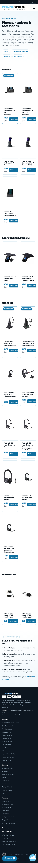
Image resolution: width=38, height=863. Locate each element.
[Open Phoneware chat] (32, 857)
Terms (26, 854)
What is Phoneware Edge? (10, 723)
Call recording (6, 745)
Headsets (7, 56)
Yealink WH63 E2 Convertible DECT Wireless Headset (28, 343)
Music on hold (6, 807)
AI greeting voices (7, 804)
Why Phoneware (7, 768)
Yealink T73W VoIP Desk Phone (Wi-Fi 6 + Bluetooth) (28, 111)
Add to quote (14, 119)
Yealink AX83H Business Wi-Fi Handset (9, 163)
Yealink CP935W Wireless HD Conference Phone (28, 279)
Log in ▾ (32, 2)
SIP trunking (6, 751)
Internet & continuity (8, 754)
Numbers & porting (8, 757)
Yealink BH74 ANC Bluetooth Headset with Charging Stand (9, 549)
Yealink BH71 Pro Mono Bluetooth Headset (28, 394)
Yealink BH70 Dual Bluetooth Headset (9, 498)
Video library (6, 811)
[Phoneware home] (13, 8)
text (33, 676)
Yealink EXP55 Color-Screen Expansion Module (10, 214)
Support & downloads (9, 841)
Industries (5, 771)
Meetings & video (7, 742)
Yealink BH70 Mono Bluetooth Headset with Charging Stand (27, 446)
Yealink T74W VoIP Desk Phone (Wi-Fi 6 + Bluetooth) (9, 111)
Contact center (6, 738)
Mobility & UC (6, 732)
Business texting (7, 735)
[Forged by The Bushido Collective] (4, 854)
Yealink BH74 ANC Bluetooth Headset (27, 498)
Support (14, 2)
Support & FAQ (6, 820)
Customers (5, 781)
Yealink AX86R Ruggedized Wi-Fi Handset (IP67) (28, 163)
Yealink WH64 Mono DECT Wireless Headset (10, 343)
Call (27, 676)
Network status (23, 2)
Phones (6, 51)
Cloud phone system (8, 726)
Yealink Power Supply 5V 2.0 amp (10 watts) (27, 615)
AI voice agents (7, 729)
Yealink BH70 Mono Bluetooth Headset (9, 445)
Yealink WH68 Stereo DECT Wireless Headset (10, 394)
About (4, 778)
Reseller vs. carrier (8, 774)
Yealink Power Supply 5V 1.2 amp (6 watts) (8, 615)
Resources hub (6, 801)
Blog (3, 793)
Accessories (18, 56)
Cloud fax (5, 748)
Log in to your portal (8, 823)
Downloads (5, 814)
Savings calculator (8, 817)
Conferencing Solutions (20, 51)
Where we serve (7, 784)
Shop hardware (7, 760)
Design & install (7, 787)
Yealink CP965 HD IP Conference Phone (10, 279)
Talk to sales (6, 838)
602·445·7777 (8, 679)
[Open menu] (34, 8)
